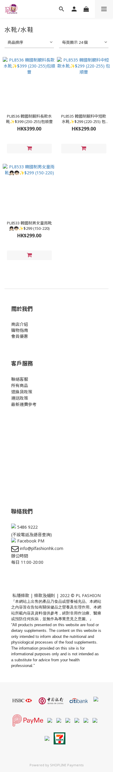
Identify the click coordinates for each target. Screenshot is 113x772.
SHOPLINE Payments (67, 765)
